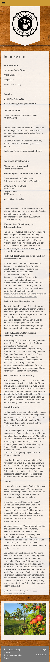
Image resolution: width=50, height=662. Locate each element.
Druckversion (12, 649)
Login (44, 649)
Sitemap (7, 652)
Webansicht (41, 654)
